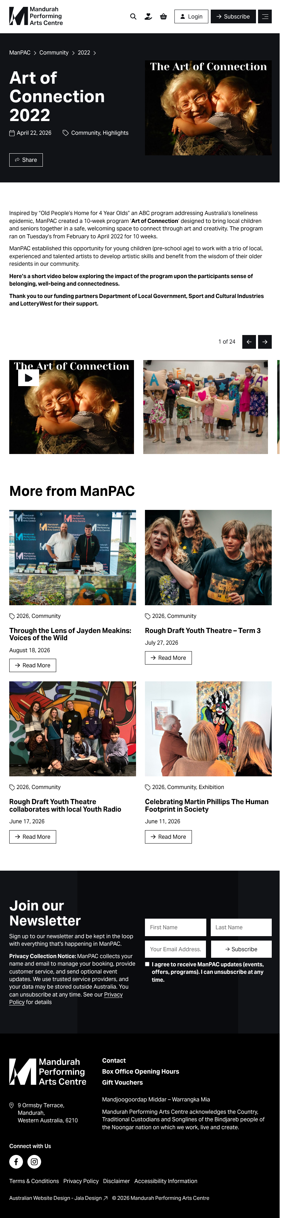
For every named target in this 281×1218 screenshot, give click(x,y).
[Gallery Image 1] (205, 407)
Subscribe (244, 949)
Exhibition (211, 787)
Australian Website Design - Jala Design (55, 1198)
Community (54, 52)
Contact (114, 1060)
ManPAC (19, 52)
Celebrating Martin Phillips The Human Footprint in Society (207, 805)
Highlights (116, 132)
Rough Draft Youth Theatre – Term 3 (203, 630)
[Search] (133, 16)
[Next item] (265, 342)
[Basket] (163, 16)
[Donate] (148, 16)
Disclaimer (116, 1181)
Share (29, 160)
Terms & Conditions (34, 1181)
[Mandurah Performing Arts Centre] (36, 16)
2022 (84, 52)
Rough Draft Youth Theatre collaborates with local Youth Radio (65, 805)
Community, (87, 132)
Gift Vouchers (122, 1082)
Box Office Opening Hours (140, 1071)
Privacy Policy (81, 1181)
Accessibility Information (165, 1181)
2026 (22, 616)
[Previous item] (249, 342)
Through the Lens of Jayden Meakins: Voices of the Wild (70, 634)
